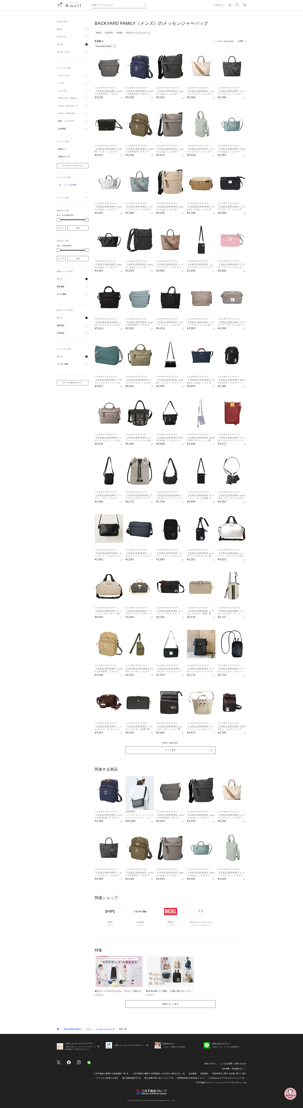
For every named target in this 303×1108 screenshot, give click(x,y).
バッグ (88, 1029)
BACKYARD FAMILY (72, 1029)
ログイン (219, 5)
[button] (72, 29)
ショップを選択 (69, 185)
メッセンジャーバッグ (105, 1029)
